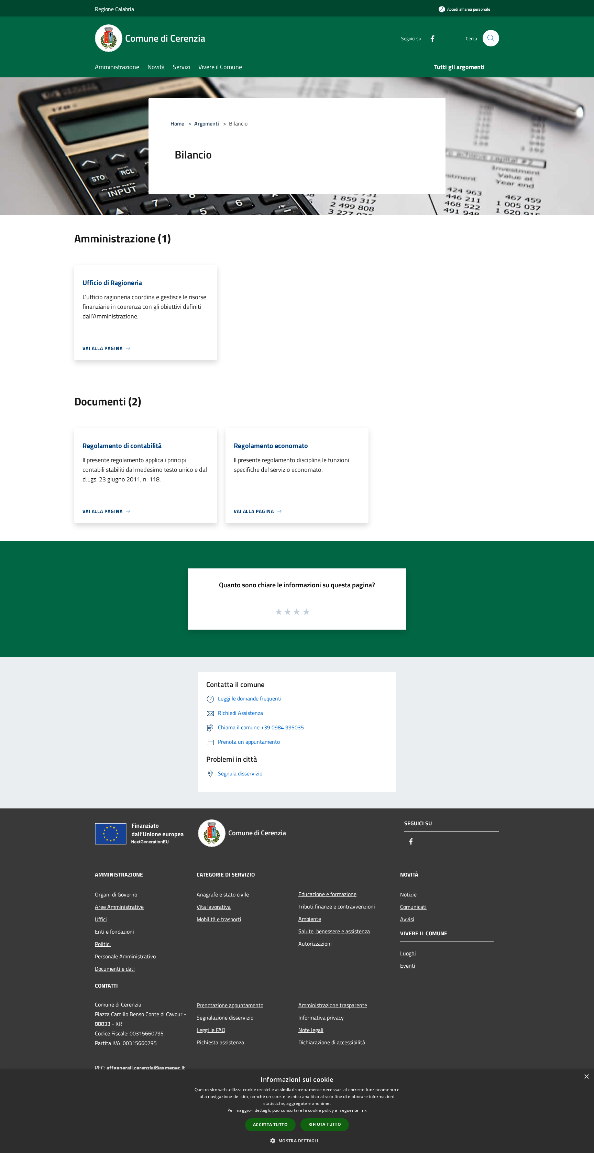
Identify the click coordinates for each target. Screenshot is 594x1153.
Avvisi (407, 919)
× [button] (586, 1076)
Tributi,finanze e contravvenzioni (336, 906)
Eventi (407, 965)
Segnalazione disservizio (225, 1017)
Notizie (408, 894)
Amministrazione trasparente (332, 1005)
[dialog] (297, 1111)
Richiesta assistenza (220, 1042)
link (363, 1110)
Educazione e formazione (327, 894)
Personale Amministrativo (125, 956)
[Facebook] (430, 38)
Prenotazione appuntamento (230, 1005)
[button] (296, 1140)
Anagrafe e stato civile (223, 894)
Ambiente (309, 919)
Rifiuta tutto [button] (324, 1124)
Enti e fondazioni (114, 931)
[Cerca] (491, 38)
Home (177, 123)
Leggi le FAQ (211, 1030)
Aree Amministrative (119, 907)
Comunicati (413, 907)
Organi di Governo (116, 894)
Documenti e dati (115, 969)
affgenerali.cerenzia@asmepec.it (146, 1068)
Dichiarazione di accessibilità (331, 1042)
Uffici (101, 919)
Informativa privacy (321, 1017)
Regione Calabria (114, 9)
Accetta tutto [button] (270, 1125)
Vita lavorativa (214, 907)
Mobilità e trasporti (219, 919)
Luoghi (408, 953)
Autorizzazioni (315, 943)
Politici (103, 944)
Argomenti (206, 123)
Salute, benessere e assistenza (334, 931)
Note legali (310, 1030)
